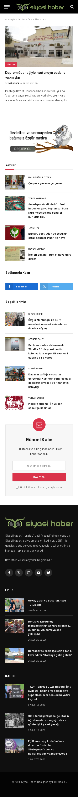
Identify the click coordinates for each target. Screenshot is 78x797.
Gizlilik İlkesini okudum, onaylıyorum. (41, 487)
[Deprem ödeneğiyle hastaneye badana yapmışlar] (39, 46)
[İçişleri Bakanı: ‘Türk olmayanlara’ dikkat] (15, 253)
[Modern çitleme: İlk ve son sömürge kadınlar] (15, 403)
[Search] (71, 6)
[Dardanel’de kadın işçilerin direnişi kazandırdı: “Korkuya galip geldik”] (14, 655)
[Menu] (7, 6)
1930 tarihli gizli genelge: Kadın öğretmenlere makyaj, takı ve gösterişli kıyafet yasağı (48, 720)
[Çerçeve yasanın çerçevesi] (15, 182)
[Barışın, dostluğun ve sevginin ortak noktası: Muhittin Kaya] (15, 232)
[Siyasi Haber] (40, 6)
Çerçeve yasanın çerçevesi (45, 183)
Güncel (11, 64)
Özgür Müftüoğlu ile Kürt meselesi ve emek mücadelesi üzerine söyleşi (47, 324)
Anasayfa (10, 19)
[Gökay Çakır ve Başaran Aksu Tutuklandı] (14, 605)
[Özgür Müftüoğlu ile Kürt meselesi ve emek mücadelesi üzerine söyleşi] (15, 319)
